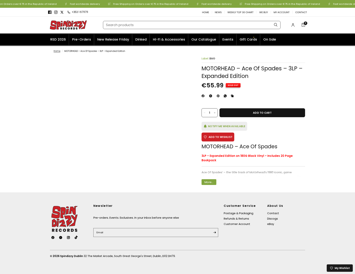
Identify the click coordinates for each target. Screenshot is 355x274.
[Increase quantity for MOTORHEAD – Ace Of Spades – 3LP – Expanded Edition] (214, 112)
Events (227, 39)
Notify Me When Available (226, 126)
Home (205, 12)
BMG (212, 58)
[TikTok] (78, 237)
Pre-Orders (81, 39)
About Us (275, 205)
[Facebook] (49, 12)
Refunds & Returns (236, 218)
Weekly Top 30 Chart (240, 12)
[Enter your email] (214, 232)
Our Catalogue (203, 39)
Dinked (141, 39)
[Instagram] (56, 12)
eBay (270, 224)
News (218, 12)
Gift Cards (248, 39)
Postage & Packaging (238, 213)
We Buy (263, 12)
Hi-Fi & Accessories (169, 39)
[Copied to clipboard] (233, 96)
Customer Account (237, 224)
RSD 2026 (58, 39)
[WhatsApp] (226, 96)
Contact (301, 12)
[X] (62, 12)
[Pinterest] (219, 96)
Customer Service (240, 205)
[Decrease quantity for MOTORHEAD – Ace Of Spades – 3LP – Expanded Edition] (204, 112)
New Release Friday (113, 39)
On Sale (269, 39)
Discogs (272, 218)
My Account (282, 12)
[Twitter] (62, 237)
